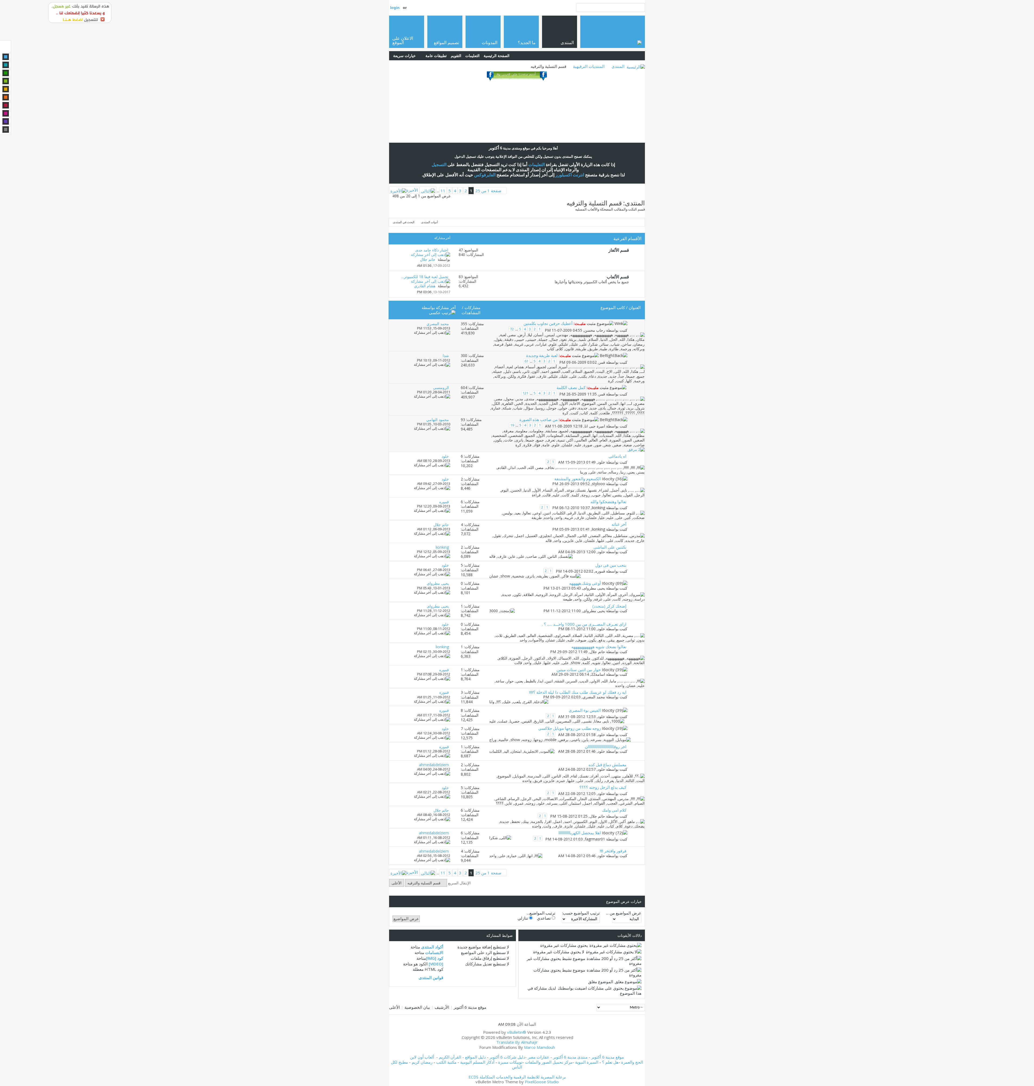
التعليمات (472, 55)
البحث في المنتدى (403, 222)
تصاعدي (544, 918)
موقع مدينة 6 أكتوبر (470, 1007)
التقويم (456, 55)
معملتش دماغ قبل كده (607, 764)
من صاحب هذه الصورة (538, 419)
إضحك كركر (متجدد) (609, 606)
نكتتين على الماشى (609, 547)
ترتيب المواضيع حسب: (581, 912)
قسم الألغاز (619, 250)
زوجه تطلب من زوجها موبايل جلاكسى (569, 728)
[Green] (5, 73)
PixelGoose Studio (542, 1081)
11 (443, 190)
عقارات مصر (538, 1057)
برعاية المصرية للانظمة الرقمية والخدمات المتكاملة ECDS (517, 1077)
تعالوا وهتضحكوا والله (608, 501)
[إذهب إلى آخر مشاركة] (432, 332)
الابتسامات (434, 952)
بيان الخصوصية (417, 1007)
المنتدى (618, 66)
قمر (602, 362)
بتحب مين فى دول (610, 565)
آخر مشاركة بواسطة (439, 307)
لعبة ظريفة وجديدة (542, 355)
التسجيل (439, 164)
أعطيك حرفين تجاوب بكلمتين (547, 323)
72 (512, 329)
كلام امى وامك (614, 810)
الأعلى (396, 882)
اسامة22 (598, 674)
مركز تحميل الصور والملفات (548, 1062)
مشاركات (472, 307)
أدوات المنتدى (429, 222)
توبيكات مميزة (510, 1062)
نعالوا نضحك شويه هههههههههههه (598, 646)
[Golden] (5, 89)
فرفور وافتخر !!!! (613, 850)
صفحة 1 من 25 (488, 190)
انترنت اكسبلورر (570, 175)
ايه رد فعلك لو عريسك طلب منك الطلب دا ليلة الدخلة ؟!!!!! (577, 692)
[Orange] (5, 97)
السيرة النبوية (587, 1062)
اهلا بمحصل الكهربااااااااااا (579, 832)
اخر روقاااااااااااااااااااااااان (605, 746)
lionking (598, 507)
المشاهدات (471, 312)
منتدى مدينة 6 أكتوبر (570, 1057)
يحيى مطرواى (594, 588)
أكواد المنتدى (432, 947)
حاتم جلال (597, 651)
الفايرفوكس (484, 175)
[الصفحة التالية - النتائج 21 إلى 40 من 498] (428, 190)
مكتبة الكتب (446, 1062)
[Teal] (5, 65)
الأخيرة (412, 190)
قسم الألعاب (618, 277)
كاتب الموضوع (612, 307)
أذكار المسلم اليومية (477, 1062)
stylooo (598, 483)
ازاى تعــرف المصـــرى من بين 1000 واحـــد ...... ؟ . (584, 624)
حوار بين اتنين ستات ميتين (579, 669)
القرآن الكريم (450, 1057)
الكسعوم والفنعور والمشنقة (577, 478)
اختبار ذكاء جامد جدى (431, 250)
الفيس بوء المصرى (585, 710)
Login (395, 7)
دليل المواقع (475, 1057)
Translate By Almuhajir (517, 1042)
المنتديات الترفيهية (589, 66)
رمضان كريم (422, 1062)
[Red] (5, 105)
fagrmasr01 (595, 839)
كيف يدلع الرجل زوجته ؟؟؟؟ (602, 787)
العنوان (635, 307)
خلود (601, 462)
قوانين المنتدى (431, 977)
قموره (600, 571)
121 (525, 393)
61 (526, 361)
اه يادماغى (617, 456)
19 (512, 425)
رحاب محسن (594, 329)
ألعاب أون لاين (422, 1057)
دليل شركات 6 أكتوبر (507, 1057)
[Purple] (5, 121)
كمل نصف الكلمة (571, 387)
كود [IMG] (434, 958)
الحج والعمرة (632, 1062)
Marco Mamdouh (539, 1047)
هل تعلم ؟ (610, 1062)
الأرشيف (442, 1007)
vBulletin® (516, 1032)
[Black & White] (5, 129)
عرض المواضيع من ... (623, 912)
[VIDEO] (436, 963)
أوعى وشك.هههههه (585, 583)
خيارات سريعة (404, 55)
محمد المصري (594, 696)
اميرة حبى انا (595, 426)
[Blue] (5, 57)
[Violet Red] (5, 113)
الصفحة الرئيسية (496, 55)
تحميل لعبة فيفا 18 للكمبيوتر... (424, 276)
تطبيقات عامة (436, 55)
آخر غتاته (619, 524)
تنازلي (523, 918)
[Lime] (5, 81)
